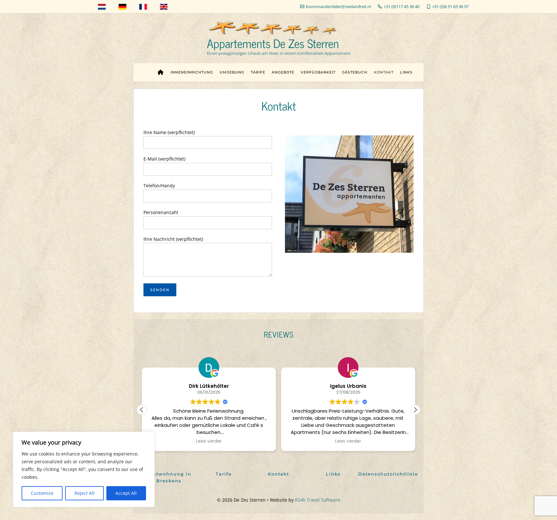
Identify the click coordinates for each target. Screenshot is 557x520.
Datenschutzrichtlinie (388, 473)
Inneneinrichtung (192, 72)
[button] (415, 410)
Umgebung (232, 72)
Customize (42, 493)
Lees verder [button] (209, 441)
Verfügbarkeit (318, 72)
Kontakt (384, 72)
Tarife (258, 72)
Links (406, 72)
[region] (84, 469)
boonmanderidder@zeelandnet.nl (338, 6)
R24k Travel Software (317, 500)
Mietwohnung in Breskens (169, 477)
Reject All (84, 493)
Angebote (283, 72)
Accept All (126, 493)
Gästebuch (354, 72)
